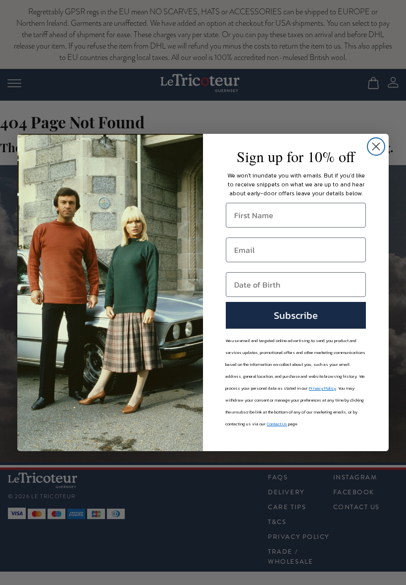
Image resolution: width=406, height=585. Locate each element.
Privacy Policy (322, 388)
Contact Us (277, 423)
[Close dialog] (376, 146)
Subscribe (296, 315)
